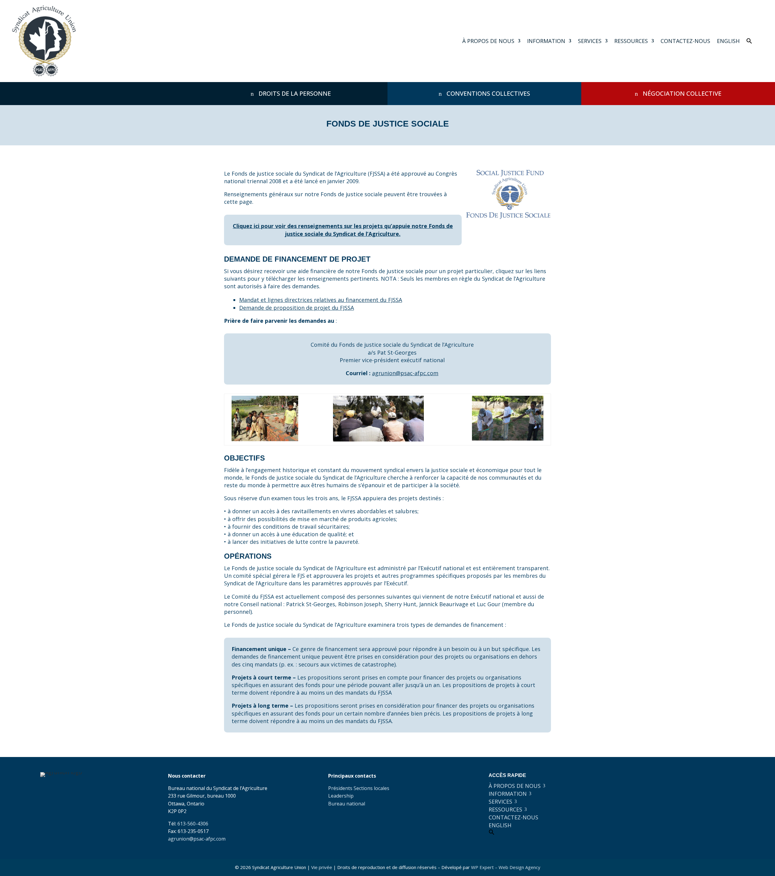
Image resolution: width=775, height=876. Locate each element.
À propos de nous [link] (488, 41)
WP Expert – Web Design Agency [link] (505, 867)
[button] (654, 777)
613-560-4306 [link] (192, 823)
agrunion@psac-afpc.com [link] (405, 373)
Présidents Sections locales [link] (358, 788)
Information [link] (546, 41)
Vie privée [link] (321, 867)
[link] (44, 41)
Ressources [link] (631, 41)
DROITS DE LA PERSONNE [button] (295, 93)
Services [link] (590, 41)
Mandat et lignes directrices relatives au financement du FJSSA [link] (320, 299)
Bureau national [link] (346, 803)
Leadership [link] (341, 795)
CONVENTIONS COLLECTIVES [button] (488, 93)
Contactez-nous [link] (685, 41)
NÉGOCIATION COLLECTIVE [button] (682, 93)
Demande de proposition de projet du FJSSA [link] (296, 307)
